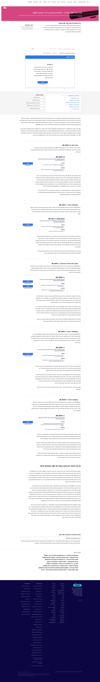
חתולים (63, 588)
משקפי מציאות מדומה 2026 (26, 596)
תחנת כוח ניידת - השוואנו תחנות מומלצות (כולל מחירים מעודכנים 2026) (58, 568)
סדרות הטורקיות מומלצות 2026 (25, 593)
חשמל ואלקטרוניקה (82, 2)
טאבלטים (62, 607)
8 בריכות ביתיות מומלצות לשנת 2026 (36, 645)
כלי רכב (49, 2)
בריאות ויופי (54, 2)
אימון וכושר (62, 612)
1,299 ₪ (27, 286)
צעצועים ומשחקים (52, 622)
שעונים (54, 615)
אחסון (54, 605)
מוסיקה (63, 614)
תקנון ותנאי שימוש (63, 671)
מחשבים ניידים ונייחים (51, 607)
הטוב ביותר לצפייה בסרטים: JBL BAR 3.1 (72, 102)
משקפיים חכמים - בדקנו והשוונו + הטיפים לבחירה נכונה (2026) (60, 566)
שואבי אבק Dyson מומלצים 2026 (37, 614)
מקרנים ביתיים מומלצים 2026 (37, 624)
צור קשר (68, 671)
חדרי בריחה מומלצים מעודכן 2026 (37, 652)
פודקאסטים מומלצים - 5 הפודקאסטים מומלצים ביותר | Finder (61, 555)
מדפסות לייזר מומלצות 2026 (38, 586)
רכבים (63, 599)
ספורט (54, 614)
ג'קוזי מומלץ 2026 (39, 596)
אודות (81, 671)
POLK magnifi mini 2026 (26, 611)
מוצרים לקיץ (53, 592)
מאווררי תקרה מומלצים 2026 (37, 599)
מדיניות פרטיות (57, 671)
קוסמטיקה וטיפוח (52, 619)
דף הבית (73, 49)
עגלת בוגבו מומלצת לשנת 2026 (37, 637)
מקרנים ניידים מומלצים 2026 (25, 591)
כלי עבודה (62, 600)
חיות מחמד (53, 587)
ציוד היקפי (62, 609)
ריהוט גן (63, 602)
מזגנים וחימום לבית (61, 594)
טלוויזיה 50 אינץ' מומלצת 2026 (25, 601)
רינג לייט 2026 (28, 599)
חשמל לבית (53, 590)
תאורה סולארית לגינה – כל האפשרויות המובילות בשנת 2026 (61, 559)
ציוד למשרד (62, 617)
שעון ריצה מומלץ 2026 (38, 622)
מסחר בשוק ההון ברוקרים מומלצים (37, 650)
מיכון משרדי (53, 617)
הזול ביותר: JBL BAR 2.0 (75, 98)
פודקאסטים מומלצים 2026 (26, 586)
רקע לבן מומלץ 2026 (27, 588)
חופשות (44, 2)
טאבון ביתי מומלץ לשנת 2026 (37, 647)
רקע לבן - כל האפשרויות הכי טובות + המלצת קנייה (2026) (62, 564)
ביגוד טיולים (53, 612)
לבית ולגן (75, 2)
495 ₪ (43, 82)
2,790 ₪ (27, 354)
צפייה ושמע (53, 595)
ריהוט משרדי (62, 619)
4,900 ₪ (27, 422)
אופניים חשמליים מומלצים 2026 (37, 606)
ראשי (88, 2)
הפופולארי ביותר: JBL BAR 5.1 (74, 104)
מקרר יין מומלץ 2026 (39, 627)
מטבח (54, 594)
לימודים (40, 2)
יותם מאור (27, 25)
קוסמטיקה (62, 585)
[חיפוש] (9, 2)
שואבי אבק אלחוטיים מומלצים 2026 (36, 616)
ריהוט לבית (53, 602)
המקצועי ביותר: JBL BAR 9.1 (74, 106)
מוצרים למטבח (52, 600)
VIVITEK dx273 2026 (26, 609)
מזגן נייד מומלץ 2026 (39, 593)
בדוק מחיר (28, 224)
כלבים (54, 588)
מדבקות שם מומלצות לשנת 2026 (37, 632)
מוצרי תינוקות (61, 622)
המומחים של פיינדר (77, 671)
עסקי (58, 2)
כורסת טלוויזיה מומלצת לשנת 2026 (37, 634)
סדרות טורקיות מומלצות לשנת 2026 (36, 655)
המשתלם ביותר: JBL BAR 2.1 (74, 100)
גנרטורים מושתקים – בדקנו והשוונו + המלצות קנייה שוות (62, 562)
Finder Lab (30, 2)
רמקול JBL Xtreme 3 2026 (26, 604)
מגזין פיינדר (35, 2)
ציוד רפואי (53, 583)
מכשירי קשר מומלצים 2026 (26, 606)
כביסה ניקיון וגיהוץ (61, 592)
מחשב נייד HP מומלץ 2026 (38, 604)
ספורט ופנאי (63, 2)
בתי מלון (62, 587)
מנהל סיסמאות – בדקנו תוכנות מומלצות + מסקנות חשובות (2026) (60, 557)
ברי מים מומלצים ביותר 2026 (37, 642)
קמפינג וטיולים (61, 615)
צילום (63, 595)
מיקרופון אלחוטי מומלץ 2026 (25, 614)
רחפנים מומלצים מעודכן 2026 (37, 611)
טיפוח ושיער (62, 621)
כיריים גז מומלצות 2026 (38, 609)
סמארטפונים (62, 610)
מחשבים (62, 605)
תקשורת (62, 597)
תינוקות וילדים (69, 2)
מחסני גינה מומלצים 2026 (38, 588)
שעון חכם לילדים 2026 (38, 619)
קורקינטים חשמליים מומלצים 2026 (37, 629)
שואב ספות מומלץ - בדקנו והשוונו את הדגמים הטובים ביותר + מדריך (59, 570)
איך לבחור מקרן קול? (75, 109)
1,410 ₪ (27, 281)
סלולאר (54, 609)
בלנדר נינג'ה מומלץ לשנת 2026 (37, 640)
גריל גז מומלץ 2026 (39, 591)
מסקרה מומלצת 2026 (39, 601)
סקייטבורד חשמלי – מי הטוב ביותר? (37, 665)
